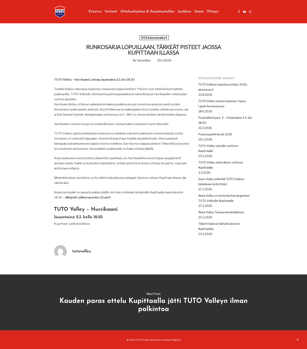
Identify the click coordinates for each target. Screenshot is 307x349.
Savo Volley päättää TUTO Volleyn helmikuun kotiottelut (221, 181)
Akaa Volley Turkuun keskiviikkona (221, 212)
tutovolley (144, 60)
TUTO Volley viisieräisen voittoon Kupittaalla (220, 165)
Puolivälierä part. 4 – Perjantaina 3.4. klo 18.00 (225, 120)
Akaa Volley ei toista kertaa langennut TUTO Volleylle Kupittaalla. (224, 198)
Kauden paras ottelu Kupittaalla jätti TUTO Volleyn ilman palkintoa (153, 302)
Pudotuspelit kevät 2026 (215, 134)
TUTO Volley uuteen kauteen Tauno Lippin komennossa (222, 103)
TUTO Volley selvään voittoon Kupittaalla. (218, 148)
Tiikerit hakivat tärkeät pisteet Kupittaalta (219, 226)
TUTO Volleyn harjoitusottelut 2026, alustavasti (222, 87)
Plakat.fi (176, 339)
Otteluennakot (154, 38)
